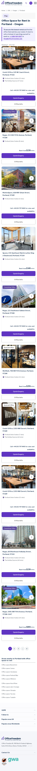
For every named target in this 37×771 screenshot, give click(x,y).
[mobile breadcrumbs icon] (35, 3)
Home (3, 10)
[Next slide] (31, 58)
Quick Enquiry (18, 98)
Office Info (18, 104)
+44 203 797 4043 (19, 90)
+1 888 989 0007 (16, 36)
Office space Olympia (9, 690)
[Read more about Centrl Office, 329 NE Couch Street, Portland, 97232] (18, 86)
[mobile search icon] (30, 3)
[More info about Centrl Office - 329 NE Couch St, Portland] (18, 68)
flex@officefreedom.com (13, 39)
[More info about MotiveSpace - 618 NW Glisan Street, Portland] (18, 188)
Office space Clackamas (9, 672)
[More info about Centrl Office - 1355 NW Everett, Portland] (18, 424)
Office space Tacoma (8, 694)
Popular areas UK (8, 719)
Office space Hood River (9, 683)
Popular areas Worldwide (11, 724)
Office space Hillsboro (9, 679)
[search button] (22, 3)
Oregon (15, 10)
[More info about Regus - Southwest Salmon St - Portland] (18, 306)
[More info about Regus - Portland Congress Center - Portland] (18, 607)
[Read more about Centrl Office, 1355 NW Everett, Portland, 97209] (18, 442)
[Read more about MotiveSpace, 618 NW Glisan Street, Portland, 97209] (18, 204)
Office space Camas (8, 668)
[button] (17, 394)
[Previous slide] (5, 58)
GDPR (4, 710)
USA (9, 10)
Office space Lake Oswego (10, 687)
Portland (22, 10)
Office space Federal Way (10, 675)
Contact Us (6, 752)
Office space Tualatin (9, 697)
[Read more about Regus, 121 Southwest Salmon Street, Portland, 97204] (18, 322)
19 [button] (15, 381)
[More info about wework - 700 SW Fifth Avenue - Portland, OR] (18, 367)
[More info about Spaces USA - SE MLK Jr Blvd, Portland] (18, 249)
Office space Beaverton (9, 665)
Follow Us (5, 715)
